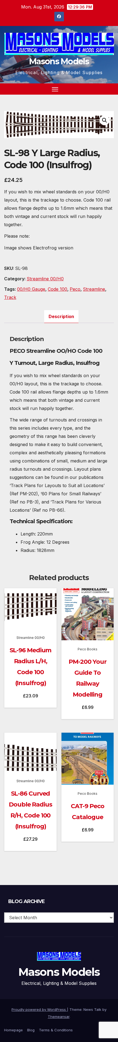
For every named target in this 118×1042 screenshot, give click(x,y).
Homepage (13, 1030)
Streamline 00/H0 (45, 278)
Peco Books (87, 649)
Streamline (94, 289)
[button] (100, 89)
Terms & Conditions (56, 1030)
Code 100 (57, 289)
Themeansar (58, 1016)
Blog (31, 1030)
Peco (75, 289)
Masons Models (59, 61)
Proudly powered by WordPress (39, 1009)
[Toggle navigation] (55, 89)
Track (10, 297)
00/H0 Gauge (31, 289)
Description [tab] (61, 316)
